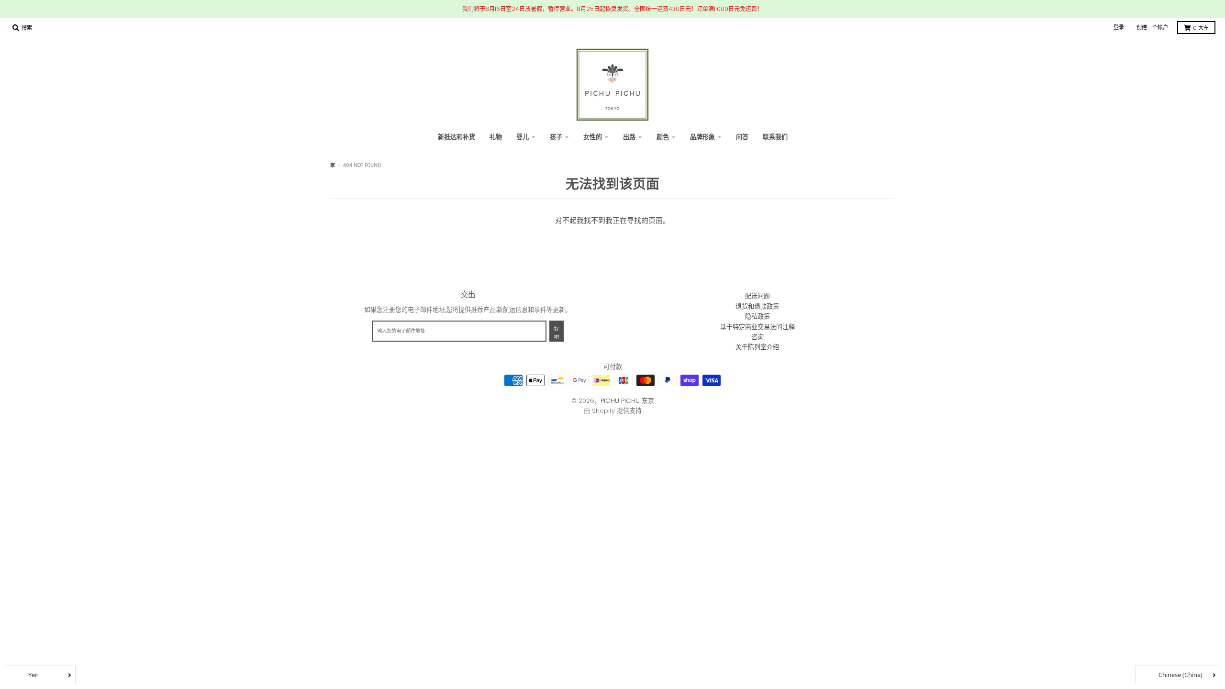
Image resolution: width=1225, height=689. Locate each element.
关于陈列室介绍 (757, 347)
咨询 (757, 337)
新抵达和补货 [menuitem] (456, 137)
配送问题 (757, 295)
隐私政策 (757, 316)
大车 (1201, 28)
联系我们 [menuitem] (775, 137)
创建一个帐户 (1152, 27)
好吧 (556, 333)
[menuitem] (495, 137)
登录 (1119, 27)
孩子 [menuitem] (556, 137)
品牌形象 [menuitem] (702, 137)
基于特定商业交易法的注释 (757, 327)
